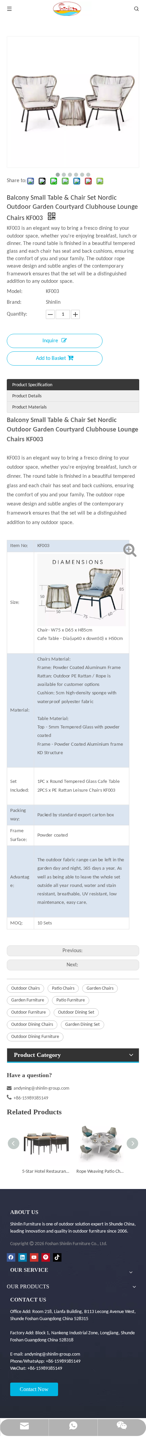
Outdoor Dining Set (76, 1012)
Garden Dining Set (82, 1024)
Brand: (14, 302)
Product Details (26, 396)
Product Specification (32, 385)
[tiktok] (57, 1257)
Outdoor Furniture (28, 1012)
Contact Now (34, 1389)
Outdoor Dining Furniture (35, 1036)
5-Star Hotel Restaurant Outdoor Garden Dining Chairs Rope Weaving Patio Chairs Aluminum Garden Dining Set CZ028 (46, 1171)
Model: (14, 291)
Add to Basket (51, 358)
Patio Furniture (70, 1000)
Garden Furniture (27, 1000)
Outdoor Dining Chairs (32, 1024)
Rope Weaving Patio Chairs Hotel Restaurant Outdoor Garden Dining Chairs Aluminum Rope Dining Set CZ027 (100, 1171)
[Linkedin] (22, 1257)
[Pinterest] (45, 1257)
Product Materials (29, 407)
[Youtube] (34, 1257)
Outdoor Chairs (25, 988)
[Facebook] (11, 1257)
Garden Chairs (100, 988)
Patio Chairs (63, 988)
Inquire (50, 341)
